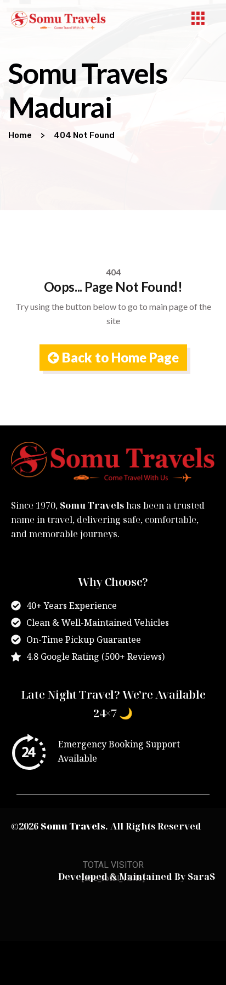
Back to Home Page (119, 357)
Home (20, 135)
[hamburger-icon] (198, 20)
